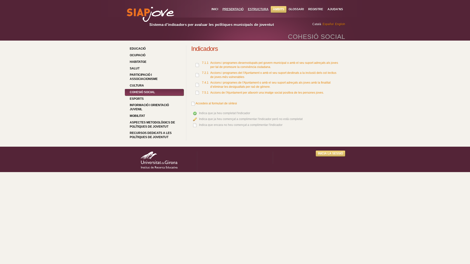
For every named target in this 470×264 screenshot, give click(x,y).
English (340, 24)
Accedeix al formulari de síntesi (216, 103)
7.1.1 (205, 63)
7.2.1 (205, 73)
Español (328, 24)
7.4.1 (205, 82)
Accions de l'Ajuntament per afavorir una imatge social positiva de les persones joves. (267, 92)
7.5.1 (205, 92)
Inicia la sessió (330, 153)
